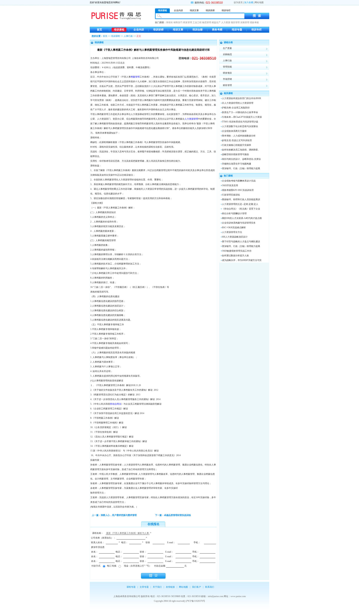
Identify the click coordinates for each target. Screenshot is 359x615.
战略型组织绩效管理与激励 (235, 154)
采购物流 (227, 54)
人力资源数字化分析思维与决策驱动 (240, 126)
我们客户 (196, 587)
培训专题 (237, 29)
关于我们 (157, 587)
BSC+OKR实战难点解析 (234, 227)
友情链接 (170, 587)
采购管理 (244, 22)
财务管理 (227, 85)
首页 (99, 29)
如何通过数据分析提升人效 (235, 255)
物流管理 (206, 22)
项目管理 (235, 22)
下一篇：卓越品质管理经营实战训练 (173, 515)
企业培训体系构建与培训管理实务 (239, 223)
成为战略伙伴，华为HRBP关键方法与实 (242, 260)
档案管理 (135, 77)
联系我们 (209, 587)
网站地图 (259, 2)
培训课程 (119, 29)
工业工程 (197, 22)
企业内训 (139, 29)
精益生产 (216, 22)
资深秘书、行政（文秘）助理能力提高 (241, 168)
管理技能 (227, 66)
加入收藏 (248, 2)
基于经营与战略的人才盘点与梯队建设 (241, 241)
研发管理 (187, 22)
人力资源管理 (191, 119)
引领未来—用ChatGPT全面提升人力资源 (242, 117)
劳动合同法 (115, 404)
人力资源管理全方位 (232, 232)
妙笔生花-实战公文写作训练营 (237, 140)
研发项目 (227, 73)
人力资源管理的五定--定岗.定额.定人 (240, 204)
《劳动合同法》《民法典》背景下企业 (241, 208)
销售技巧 (178, 22)
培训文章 (178, 29)
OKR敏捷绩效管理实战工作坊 (236, 251)
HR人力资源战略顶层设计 (235, 237)
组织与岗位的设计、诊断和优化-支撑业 (241, 159)
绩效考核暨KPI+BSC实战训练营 (238, 190)
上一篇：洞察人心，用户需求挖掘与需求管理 (114, 515)
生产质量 (227, 48)
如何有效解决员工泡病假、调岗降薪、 (241, 149)
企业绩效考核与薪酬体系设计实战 (239, 180)
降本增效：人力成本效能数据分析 (239, 135)
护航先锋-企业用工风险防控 (236, 107)
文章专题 (144, 587)
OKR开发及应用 (230, 185)
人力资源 (225, 22)
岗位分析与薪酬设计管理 (234, 213)
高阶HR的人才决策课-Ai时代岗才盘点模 (242, 218)
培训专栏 (256, 29)
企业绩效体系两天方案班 (234, 131)
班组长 (169, 22)
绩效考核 (254, 22)
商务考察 (217, 29)
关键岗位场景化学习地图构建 (236, 163)
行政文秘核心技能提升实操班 (236, 145)
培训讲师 (158, 29)
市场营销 (227, 79)
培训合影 (197, 29)
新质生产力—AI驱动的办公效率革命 (240, 112)
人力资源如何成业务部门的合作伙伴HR (241, 98)
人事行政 (128, 36)
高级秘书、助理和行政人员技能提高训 (241, 199)
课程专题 (131, 587)
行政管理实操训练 (231, 194)
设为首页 (238, 2)
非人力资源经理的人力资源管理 (237, 103)
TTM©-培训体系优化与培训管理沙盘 (240, 121)
